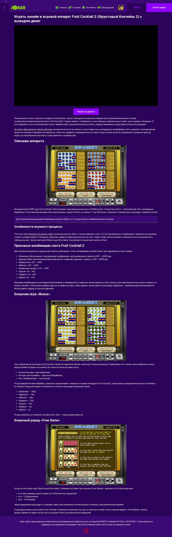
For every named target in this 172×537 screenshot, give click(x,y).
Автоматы (91, 7)
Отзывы (77, 7)
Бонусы (63, 7)
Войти (137, 7)
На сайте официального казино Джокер (33, 129)
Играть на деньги (86, 111)
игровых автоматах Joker (41, 234)
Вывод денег (108, 7)
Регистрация (159, 7)
